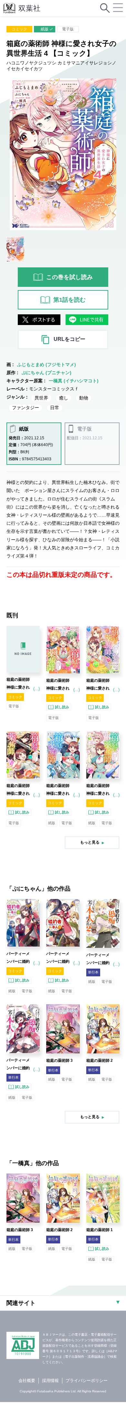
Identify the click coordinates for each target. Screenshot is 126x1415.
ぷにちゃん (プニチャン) (46, 372)
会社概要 (26, 1380)
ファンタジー (25, 407)
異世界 (41, 397)
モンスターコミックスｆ (54, 388)
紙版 (44, 29)
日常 (54, 407)
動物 (83, 397)
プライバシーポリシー (87, 1380)
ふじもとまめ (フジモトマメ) (46, 364)
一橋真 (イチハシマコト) (74, 380)
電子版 (68, 29)
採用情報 (50, 1380)
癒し (63, 397)
